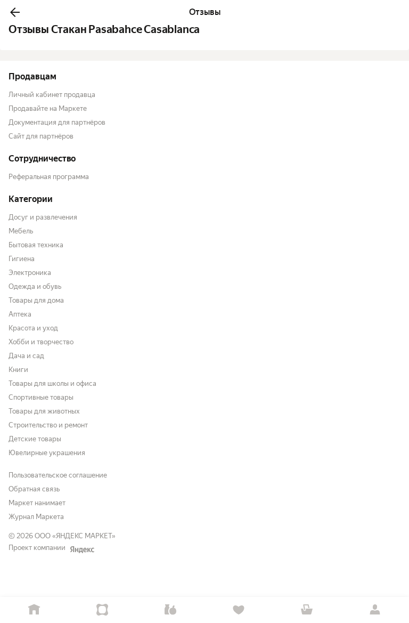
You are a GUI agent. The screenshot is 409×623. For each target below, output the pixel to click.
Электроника (30, 273)
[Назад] (15, 12)
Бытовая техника (36, 245)
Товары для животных (44, 411)
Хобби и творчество (41, 342)
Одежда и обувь (35, 286)
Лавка (170, 610)
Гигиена (22, 259)
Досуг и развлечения (43, 217)
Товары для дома (36, 300)
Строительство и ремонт (48, 425)
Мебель (21, 231)
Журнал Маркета (36, 517)
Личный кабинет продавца (52, 95)
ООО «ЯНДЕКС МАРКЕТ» (75, 536)
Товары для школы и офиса (52, 383)
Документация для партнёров (57, 122)
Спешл (102, 610)
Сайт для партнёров (41, 136)
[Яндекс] (82, 549)
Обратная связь (34, 489)
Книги (18, 370)
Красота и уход (33, 328)
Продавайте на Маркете (48, 108)
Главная (34, 610)
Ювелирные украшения (47, 453)
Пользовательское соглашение (58, 475)
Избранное (238, 610)
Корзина (307, 610)
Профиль (375, 610)
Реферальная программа (49, 177)
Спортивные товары (41, 397)
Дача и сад (26, 356)
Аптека (20, 314)
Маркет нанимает (37, 503)
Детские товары (35, 439)
